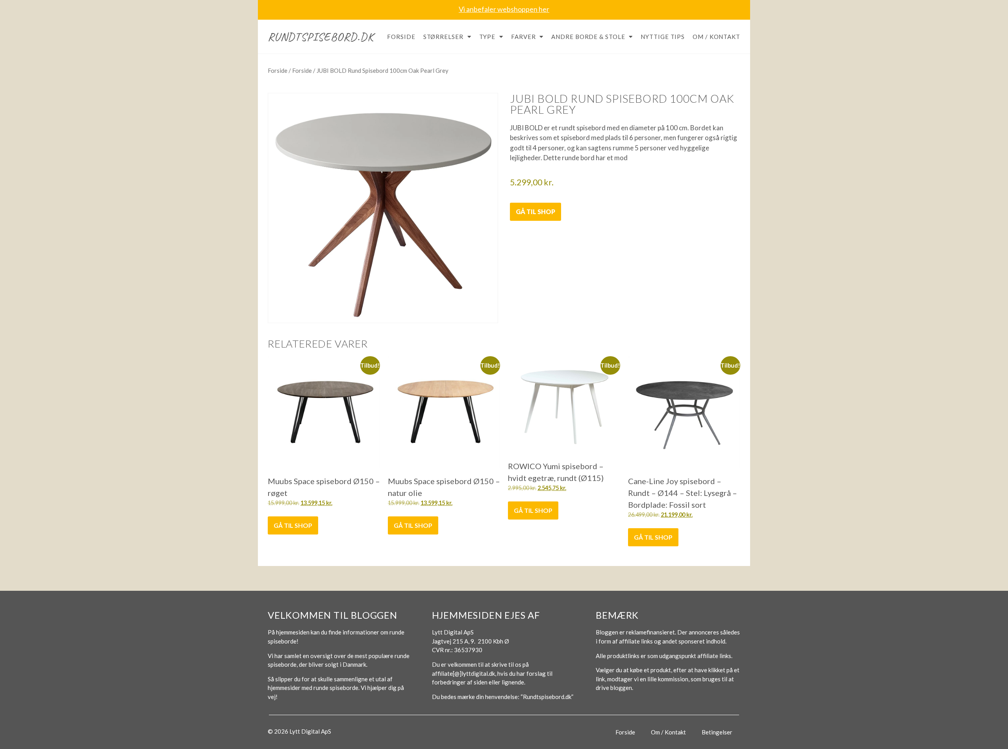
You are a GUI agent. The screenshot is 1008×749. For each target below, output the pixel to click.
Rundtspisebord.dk (321, 36)
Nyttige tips (663, 36)
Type (487, 36)
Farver (523, 36)
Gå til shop (535, 211)
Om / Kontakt (716, 36)
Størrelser (443, 36)
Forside (401, 36)
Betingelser (717, 732)
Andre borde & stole (588, 36)
